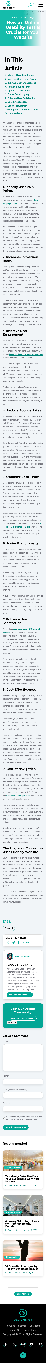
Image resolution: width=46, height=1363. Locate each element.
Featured (9, 928)
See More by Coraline (18, 995)
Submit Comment (14, 1127)
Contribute (35, 1326)
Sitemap (22, 1326)
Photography (12, 1257)
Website (6, 1103)
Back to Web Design (24, 17)
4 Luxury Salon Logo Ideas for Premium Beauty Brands (22, 1223)
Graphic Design (13, 1212)
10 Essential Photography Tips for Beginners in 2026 (22, 1267)
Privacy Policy (30, 1330)
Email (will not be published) (16, 1089)
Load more (22, 1294)
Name (6, 1076)
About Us (10, 1326)
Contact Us (14, 1330)
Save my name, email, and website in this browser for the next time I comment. (24, 1118)
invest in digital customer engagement (26, 354)
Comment (7, 1041)
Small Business (13, 1167)
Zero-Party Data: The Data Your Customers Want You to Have (22, 1179)
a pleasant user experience (18, 795)
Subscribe (11, 1022)
